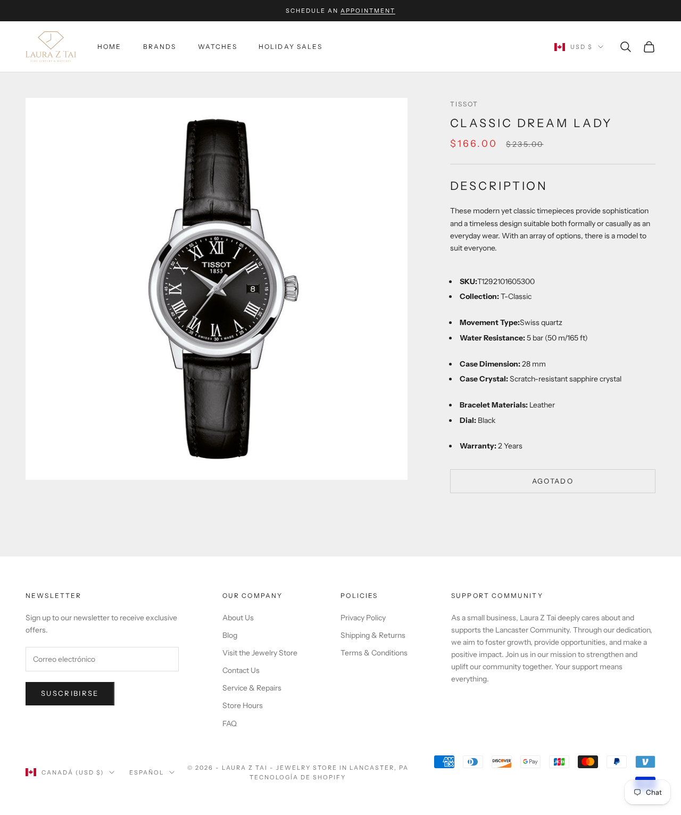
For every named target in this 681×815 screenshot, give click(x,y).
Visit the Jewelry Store (259, 653)
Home (109, 47)
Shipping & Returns (372, 635)
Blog (229, 635)
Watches (217, 47)
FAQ (229, 723)
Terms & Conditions (374, 653)
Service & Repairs (251, 688)
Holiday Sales (290, 47)
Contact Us (241, 670)
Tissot (464, 104)
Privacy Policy (363, 617)
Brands (160, 47)
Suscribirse (70, 693)
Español (146, 772)
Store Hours (242, 705)
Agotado (553, 480)
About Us (238, 617)
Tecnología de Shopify (298, 777)
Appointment (367, 10)
